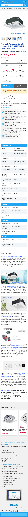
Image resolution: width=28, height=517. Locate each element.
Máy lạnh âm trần (17, 8)
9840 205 (6, 450)
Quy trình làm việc (6, 486)
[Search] (21, 5)
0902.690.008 (11, 90)
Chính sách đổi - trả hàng (8, 480)
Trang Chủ (3, 8)
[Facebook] (2, 460)
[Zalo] (5, 460)
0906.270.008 (13, 469)
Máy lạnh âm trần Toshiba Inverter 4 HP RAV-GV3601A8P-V (9, 430)
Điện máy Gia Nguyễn (6, 390)
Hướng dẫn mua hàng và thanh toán (11, 478)
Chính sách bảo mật (7, 476)
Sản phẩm (9, 8)
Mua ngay (8, 86)
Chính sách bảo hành (7, 482)
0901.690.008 (10, 466)
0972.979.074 (11, 473)
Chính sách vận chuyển (7, 484)
